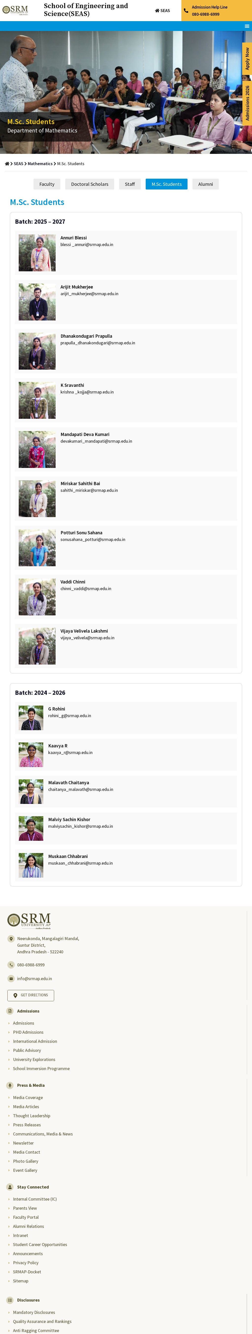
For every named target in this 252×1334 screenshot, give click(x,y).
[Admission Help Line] (186, 10)
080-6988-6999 (31, 965)
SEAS (165, 10)
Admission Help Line (210, 7)
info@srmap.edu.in (34, 978)
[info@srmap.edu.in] (11, 978)
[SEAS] (157, 10)
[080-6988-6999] (11, 965)
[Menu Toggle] (247, 26)
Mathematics (40, 163)
